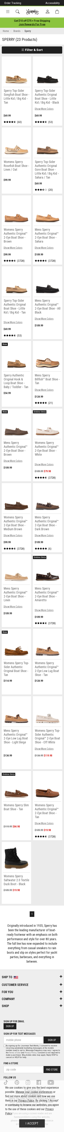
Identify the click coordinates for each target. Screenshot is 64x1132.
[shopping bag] (57, 12)
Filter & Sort (33, 50)
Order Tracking (12, 3)
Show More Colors (44, 108)
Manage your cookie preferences (34, 1092)
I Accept (32, 1123)
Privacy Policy (30, 1053)
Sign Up (10, 1026)
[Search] (18, 12)
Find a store (11, 1063)
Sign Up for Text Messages (20, 1033)
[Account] (47, 11)
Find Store (52, 1069)
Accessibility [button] (53, 3)
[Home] (32, 11)
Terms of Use (14, 1053)
